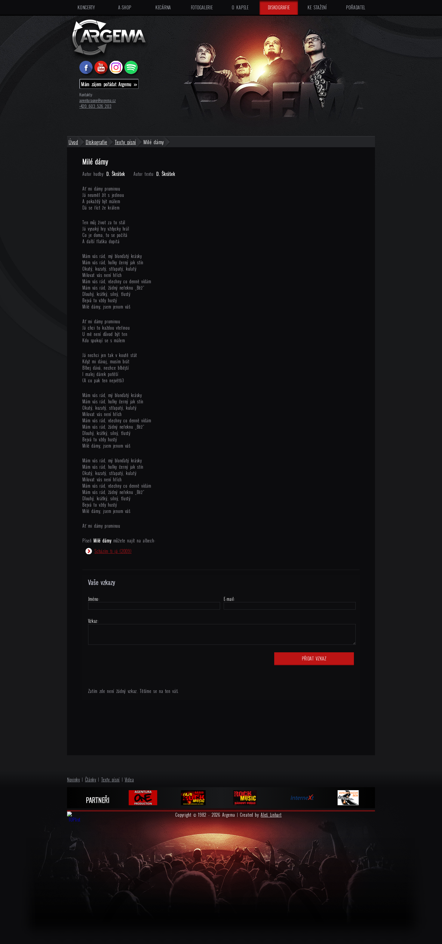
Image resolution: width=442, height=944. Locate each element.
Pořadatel (355, 7)
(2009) (112, 551)
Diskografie (279, 7)
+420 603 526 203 (95, 106)
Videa (129, 779)
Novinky (73, 779)
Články (90, 779)
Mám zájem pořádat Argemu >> (109, 84)
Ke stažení (317, 7)
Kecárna (163, 7)
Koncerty (86, 7)
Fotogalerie (202, 7)
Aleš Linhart (271, 815)
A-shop (124, 7)
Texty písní (110, 779)
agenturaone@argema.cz (97, 100)
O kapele (240, 7)
